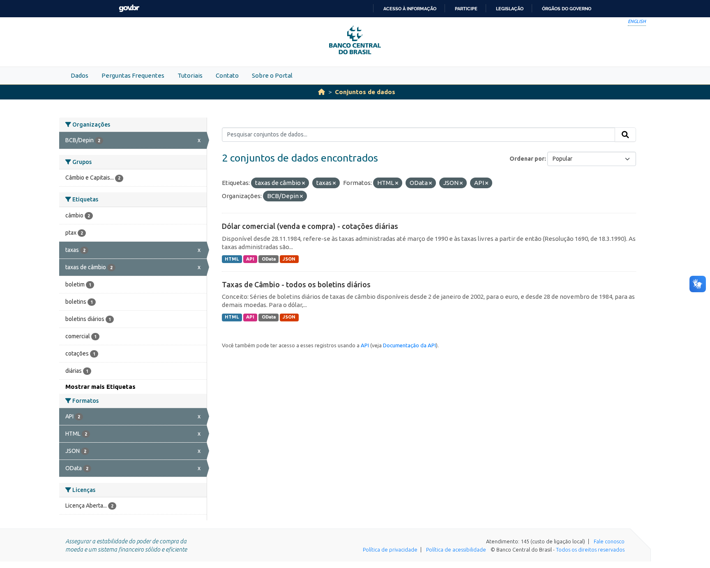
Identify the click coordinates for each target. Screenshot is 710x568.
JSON (289, 258)
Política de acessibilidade (456, 549)
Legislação (509, 9)
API (250, 258)
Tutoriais (190, 75)
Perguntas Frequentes (132, 75)
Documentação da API (409, 345)
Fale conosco (609, 541)
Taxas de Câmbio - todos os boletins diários (296, 284)
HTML (232, 258)
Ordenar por (526, 158)
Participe (466, 9)
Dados (79, 75)
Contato (227, 75)
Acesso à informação (409, 9)
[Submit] (625, 134)
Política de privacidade (390, 549)
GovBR (129, 8)
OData (269, 258)
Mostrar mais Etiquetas (100, 386)
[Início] (321, 91)
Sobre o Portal (272, 75)
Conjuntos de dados (365, 91)
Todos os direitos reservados (590, 549)
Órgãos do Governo (566, 9)
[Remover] (303, 183)
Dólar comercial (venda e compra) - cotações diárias (310, 226)
